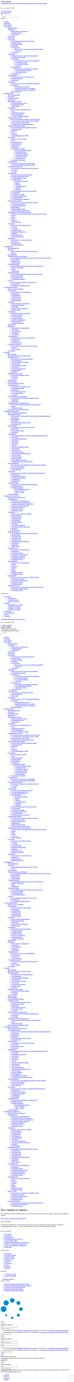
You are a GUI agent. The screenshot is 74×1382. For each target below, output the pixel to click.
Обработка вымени (17, 487)
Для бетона (15, 329)
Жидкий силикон (17, 44)
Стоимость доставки (14, 606)
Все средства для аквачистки (20, 549)
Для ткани (15, 52)
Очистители (15, 34)
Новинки (7, 23)
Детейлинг (11, 29)
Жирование (15, 551)
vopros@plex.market (10, 1276)
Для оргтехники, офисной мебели (18, 409)
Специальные (12, 434)
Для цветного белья (21, 155)
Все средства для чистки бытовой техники (25, 202)
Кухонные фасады (17, 235)
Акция (6, 21)
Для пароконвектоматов (19, 439)
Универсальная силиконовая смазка (22, 124)
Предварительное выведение (20, 541)
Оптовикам (43, 3)
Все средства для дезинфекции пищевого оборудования (29, 465)
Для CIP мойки (12, 426)
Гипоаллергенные (17, 142)
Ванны (17, 183)
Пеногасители (12, 380)
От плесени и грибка (18, 194)
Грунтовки (11, 302)
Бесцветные (15, 293)
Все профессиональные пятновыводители (24, 533)
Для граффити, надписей (19, 460)
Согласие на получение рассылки (14, 1287)
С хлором (14, 395)
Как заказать (12, 598)
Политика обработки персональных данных (17, 1285)
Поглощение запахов (18, 579)
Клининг (7, 352)
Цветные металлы (17, 408)
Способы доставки (13, 601)
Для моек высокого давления (20, 527)
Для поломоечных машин (16, 383)
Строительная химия (10, 287)
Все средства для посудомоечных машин (24, 127)
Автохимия (7, 26)
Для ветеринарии (13, 483)
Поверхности (16, 261)
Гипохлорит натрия (18, 430)
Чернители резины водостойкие (25, 88)
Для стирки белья (13, 272)
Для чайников (16, 364)
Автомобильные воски (19, 57)
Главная (6, 1375)
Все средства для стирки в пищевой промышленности (28, 473)
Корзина (6, 1378)
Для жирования (13, 561)
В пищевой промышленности (21, 285)
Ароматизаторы (16, 42)
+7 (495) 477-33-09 (10, 1274)
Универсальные (20, 158)
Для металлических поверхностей (18, 403)
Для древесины (16, 331)
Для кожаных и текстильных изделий (19, 212)
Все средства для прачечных (20, 501)
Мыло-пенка (15, 106)
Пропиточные (16, 310)
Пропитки (11, 326)
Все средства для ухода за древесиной (23, 338)
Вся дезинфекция (13, 248)
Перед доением (20, 491)
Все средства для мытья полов (21, 386)
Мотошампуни (16, 73)
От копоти (15, 170)
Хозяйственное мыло (18, 113)
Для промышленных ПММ (20, 135)
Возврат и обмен (9, 1258)
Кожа (13, 217)
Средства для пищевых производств (15, 1244)
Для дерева (15, 307)
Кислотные (15, 417)
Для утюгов (15, 367)
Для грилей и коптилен (15, 166)
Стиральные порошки (18, 148)
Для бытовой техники (14, 201)
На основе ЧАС (16, 424)
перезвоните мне (6, 1334)
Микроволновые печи (18, 209)
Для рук (10, 280)
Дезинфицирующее (18, 104)
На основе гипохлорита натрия (21, 422)
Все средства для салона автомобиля (23, 41)
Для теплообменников (18, 368)
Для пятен (15, 523)
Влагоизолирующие (18, 305)
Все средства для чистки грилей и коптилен (25, 168)
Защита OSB (12, 324)
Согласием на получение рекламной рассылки (54, 1332)
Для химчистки (16, 540)
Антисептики (12, 290)
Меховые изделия (17, 574)
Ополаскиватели (17, 129)
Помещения (15, 271)
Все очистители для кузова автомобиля (27, 60)
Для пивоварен (12, 382)
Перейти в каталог (20, 1218)
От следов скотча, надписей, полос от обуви (25, 121)
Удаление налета (17, 342)
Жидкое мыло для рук (14, 101)
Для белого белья (20, 152)
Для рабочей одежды (21, 153)
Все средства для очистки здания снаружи (25, 346)
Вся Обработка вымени (22, 489)
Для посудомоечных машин (20, 116)
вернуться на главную (7, 1218)
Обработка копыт (17, 486)
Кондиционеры (16, 144)
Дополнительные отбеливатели (21, 502)
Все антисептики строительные (21, 292)
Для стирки (11, 137)
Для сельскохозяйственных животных (23, 165)
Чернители (15, 85)
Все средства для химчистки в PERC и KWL (25, 577)
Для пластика (16, 47)
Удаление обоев (16, 316)
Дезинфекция (8, 246)
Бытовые (14, 372)
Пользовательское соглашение (13, 1289)
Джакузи (18, 184)
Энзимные (15, 545)
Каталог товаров (5, 627)
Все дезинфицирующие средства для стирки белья (27, 274)
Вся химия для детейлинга (20, 31)
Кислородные (16, 535)
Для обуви (15, 377)
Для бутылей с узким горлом (20, 122)
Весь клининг (12, 354)
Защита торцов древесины (20, 308)
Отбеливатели (16, 145)
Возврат (6, 603)
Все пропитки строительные (20, 328)
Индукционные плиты (19, 205)
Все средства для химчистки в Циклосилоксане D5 (27, 587)
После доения (19, 492)
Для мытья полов (13, 385)
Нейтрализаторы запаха (15, 373)
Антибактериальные (18, 388)
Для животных (12, 161)
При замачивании (17, 277)
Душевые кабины (20, 186)
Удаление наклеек (17, 318)
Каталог (5, 1)
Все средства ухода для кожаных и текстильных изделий (29, 214)
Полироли (18, 51)
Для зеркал (15, 399)
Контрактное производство (30, 3)
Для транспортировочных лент (21, 453)
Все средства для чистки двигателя (22, 77)
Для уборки (11, 351)
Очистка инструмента (18, 320)
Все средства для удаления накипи (22, 359)
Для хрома (18, 65)
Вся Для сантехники (21, 181)
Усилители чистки (17, 582)
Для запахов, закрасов (18, 525)
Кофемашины (16, 207)
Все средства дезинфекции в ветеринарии (24, 484)
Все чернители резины (22, 86)
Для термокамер (13, 494)
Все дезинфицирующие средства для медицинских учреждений (31, 258)
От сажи (14, 171)
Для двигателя (12, 75)
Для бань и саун (16, 297)
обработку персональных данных (27, 1330)
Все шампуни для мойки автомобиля (26, 69)
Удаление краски (17, 321)
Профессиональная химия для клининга (16, 1242)
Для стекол (15, 437)
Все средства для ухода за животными (23, 163)
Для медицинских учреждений (17, 256)
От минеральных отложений (20, 199)
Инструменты (16, 259)
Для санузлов (12, 173)
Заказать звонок (5, 13)
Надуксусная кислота (18, 466)
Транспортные (16, 298)
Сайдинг (14, 347)
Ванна (13, 253)
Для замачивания (17, 522)
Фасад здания (16, 349)
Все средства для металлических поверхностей (26, 404)
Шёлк (13, 569)
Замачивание (15, 481)
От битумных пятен (21, 62)
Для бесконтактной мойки (23, 70)
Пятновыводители (17, 510)
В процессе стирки (17, 276)
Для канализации (17, 456)
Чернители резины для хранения (25, 90)
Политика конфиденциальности (14, 1290)
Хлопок (14, 567)
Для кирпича (15, 334)
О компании (4, 3)
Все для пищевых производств (17, 412)
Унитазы (17, 189)
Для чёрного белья (21, 157)
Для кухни (11, 223)
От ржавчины (16, 192)
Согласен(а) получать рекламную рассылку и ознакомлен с (35, 1332)
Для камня (15, 333)
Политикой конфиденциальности (58, 1330)
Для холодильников (18, 452)
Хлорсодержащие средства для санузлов (24, 191)
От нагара (15, 228)
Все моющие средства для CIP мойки (23, 427)
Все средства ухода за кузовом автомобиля (25, 56)
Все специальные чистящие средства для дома (26, 119)
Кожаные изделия (17, 572)
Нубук (13, 219)
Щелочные (15, 80)
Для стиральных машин (19, 365)
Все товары (7, 25)
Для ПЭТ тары (16, 455)
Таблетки (14, 134)
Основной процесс (17, 553)
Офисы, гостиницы (18, 267)
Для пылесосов (16, 518)
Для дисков (11, 36)
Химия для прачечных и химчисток (15, 1245)
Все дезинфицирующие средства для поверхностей (27, 266)
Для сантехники (16, 179)
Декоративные (16, 295)
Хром (13, 406)
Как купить (12, 3)
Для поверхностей (13, 264)
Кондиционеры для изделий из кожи (19, 355)
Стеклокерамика (17, 230)
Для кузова (11, 54)
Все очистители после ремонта (21, 313)
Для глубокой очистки (18, 391)
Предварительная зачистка (20, 554)
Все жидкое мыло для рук (19, 103)
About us (7, 1261)
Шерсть (14, 571)
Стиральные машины (18, 204)
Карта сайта (8, 1247)
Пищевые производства (11, 411)
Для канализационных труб (20, 176)
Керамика (15, 233)
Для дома (11, 249)
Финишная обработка (18, 507)
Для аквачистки (16, 536)
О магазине (7, 611)
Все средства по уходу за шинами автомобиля (26, 83)
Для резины (11, 82)
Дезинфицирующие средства (13, 1239)
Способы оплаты (13, 600)
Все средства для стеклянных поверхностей (25, 398)
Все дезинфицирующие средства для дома (25, 251)
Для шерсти (15, 147)
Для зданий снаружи (14, 344)
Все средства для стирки (19, 139)
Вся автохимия (12, 28)
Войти (6, 1379)
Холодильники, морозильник (21, 210)
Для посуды (11, 108)
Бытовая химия (9, 93)
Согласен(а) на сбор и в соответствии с (36, 1330)
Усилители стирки (17, 509)
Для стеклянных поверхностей (17, 396)
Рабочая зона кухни (18, 236)
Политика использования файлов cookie (16, 1284)
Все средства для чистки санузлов (22, 175)
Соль (13, 132)
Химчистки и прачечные (12, 496)
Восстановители (17, 91)
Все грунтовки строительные (21, 303)
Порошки (14, 130)
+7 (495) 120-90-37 (6, 11)
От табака (15, 378)
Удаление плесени (17, 315)
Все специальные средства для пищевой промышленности (30, 435)
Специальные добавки (18, 476)
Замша (14, 215)
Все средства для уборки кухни (21, 225)
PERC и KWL (16, 546)
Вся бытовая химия (14, 95)
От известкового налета (19, 178)
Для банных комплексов (19, 196)
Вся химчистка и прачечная (16, 497)
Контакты (19, 3)
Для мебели (11, 238)
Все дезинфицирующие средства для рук (24, 282)
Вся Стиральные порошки (23, 150)
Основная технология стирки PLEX (23, 504)
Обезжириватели (17, 33)
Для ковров (11, 100)
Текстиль (14, 220)
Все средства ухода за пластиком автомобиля (29, 49)
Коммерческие (16, 370)
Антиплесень (16, 448)
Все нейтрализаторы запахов (20, 375)
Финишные (15, 543)
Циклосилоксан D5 (14, 585)
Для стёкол (11, 38)
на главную (4, 1360)
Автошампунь (16, 67)
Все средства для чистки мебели (21, 240)
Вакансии (7, 1266)
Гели (13, 111)
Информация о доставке (15, 604)
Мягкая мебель (16, 243)
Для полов (11, 96)
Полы (13, 269)
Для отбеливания (17, 197)
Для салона (11, 39)
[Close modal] (2, 1322)
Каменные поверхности (19, 232)
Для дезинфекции (13, 463)
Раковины (18, 188)
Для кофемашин (16, 360)
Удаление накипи (13, 98)
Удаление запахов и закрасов (20, 505)
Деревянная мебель (17, 245)
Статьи (6, 614)
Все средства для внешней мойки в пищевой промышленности (31, 416)
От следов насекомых (21, 64)
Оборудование (16, 263)
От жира (14, 227)
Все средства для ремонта (16, 289)
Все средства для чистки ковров (21, 514)
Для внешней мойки (14, 414)
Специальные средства (15, 117)
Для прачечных (12, 499)
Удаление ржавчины (18, 323)
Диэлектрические (17, 78)
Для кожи (14, 46)
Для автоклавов (16, 458)
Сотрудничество (9, 613)
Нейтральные (16, 419)
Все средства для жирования (20, 562)
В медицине (15, 284)
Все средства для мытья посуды (21, 109)
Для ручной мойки (21, 72)
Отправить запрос (6, 1351)
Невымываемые (16, 300)
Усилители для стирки (18, 160)
